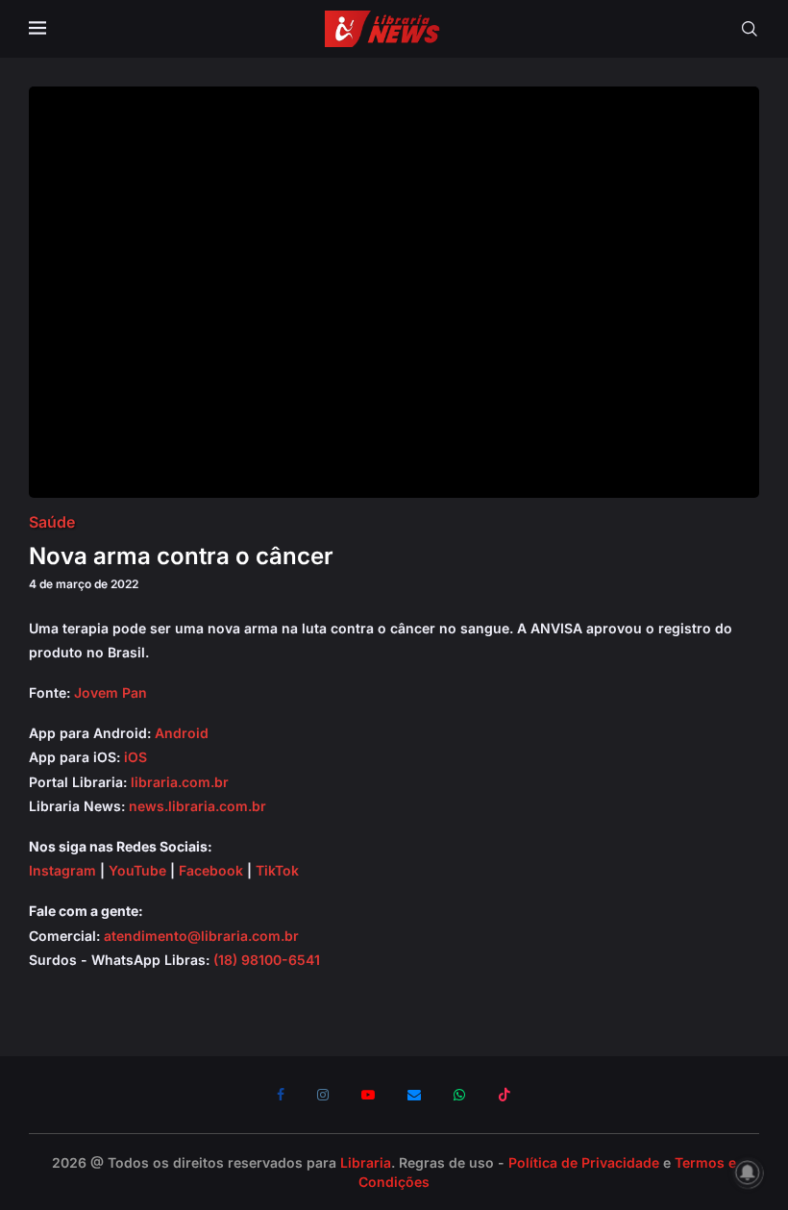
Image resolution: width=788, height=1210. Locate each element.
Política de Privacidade (583, 1162)
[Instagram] (323, 1094)
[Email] (414, 1094)
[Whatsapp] (459, 1094)
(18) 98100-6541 (266, 959)
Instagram (62, 870)
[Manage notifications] (747, 1172)
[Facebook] (280, 1094)
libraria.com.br (180, 782)
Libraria (365, 1162)
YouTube (137, 870)
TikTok (277, 870)
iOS (135, 757)
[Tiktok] (504, 1094)
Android (182, 733)
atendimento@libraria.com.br (201, 935)
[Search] (749, 29)
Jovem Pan (110, 692)
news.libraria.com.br (197, 806)
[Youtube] (368, 1094)
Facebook (211, 870)
